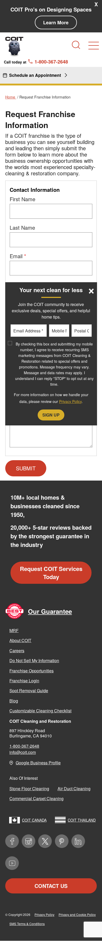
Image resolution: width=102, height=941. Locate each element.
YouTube (12, 863)
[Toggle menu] (93, 45)
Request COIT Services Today (51, 572)
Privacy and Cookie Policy (77, 914)
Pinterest (62, 841)
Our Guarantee (50, 611)
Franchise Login (24, 681)
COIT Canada (34, 820)
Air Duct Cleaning (74, 789)
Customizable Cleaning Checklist (40, 711)
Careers (16, 651)
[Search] (76, 45)
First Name (22, 199)
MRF (14, 630)
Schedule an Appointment (35, 75)
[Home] (14, 46)
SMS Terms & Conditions (27, 923)
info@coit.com (22, 752)
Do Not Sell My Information (34, 660)
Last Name (22, 227)
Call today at (36, 61)
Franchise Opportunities (31, 671)
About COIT (20, 640)
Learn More (56, 22)
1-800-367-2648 (24, 746)
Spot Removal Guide (28, 691)
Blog (13, 701)
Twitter (45, 841)
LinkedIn (78, 841)
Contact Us (51, 886)
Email (16, 256)
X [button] (96, 4)
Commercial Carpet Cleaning (36, 798)
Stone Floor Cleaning (29, 789)
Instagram (28, 841)
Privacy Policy (44, 914)
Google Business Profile (38, 763)
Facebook (12, 841)
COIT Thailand (82, 820)
